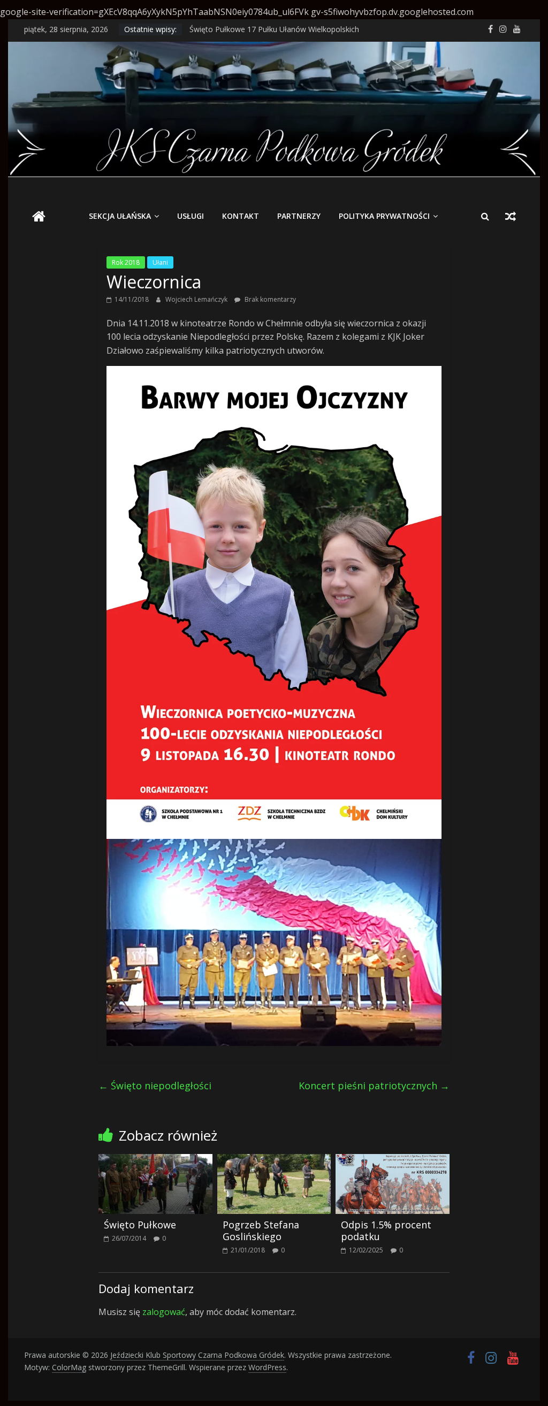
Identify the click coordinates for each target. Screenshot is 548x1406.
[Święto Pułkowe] (155, 1160)
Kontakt (240, 216)
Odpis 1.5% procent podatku (386, 1230)
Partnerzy (299, 216)
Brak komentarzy (269, 299)
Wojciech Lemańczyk (197, 299)
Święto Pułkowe (140, 1224)
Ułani (160, 262)
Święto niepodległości (154, 1085)
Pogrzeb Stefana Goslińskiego (261, 1230)
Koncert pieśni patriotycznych (374, 1085)
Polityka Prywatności (384, 216)
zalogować (163, 1312)
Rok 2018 (126, 262)
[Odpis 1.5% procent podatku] (393, 1160)
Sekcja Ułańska (120, 216)
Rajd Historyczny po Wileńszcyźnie (249, 29)
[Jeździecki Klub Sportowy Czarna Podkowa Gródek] (273, 48)
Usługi (190, 216)
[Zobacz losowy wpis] (510, 216)
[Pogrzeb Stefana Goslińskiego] (274, 1160)
